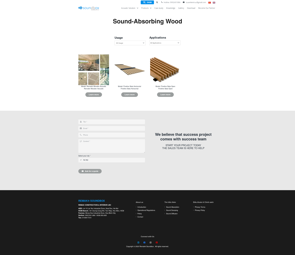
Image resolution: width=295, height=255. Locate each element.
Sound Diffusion (172, 213)
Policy (139, 213)
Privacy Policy (200, 210)
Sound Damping (172, 210)
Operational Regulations (146, 210)
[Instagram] (150, 242)
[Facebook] (144, 242)
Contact (140, 217)
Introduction (141, 207)
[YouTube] (156, 242)
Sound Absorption (172, 207)
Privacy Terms (200, 207)
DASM (149, 2)
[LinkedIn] (138, 242)
